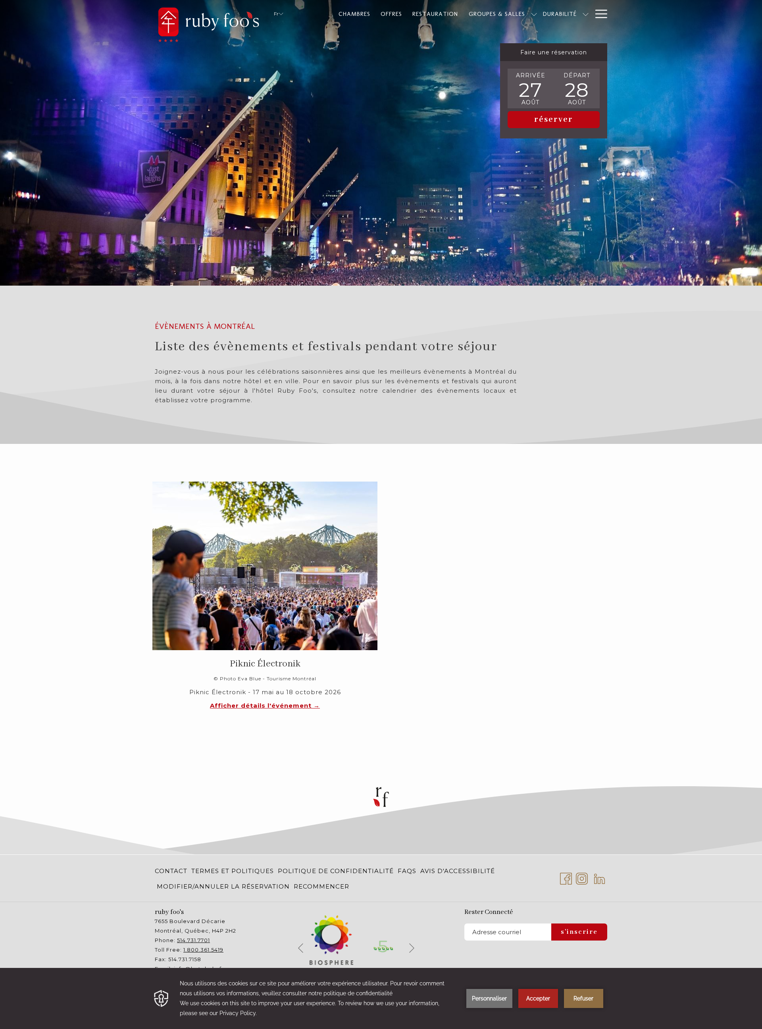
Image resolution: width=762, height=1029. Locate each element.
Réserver (553, 120)
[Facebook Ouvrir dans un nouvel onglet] (566, 877)
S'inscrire (579, 932)
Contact (171, 871)
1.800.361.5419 (203, 949)
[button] (531, 88)
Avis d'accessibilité (457, 871)
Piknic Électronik (265, 664)
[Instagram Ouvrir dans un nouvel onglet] (582, 877)
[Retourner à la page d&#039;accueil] (208, 23)
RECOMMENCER (321, 886)
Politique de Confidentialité (336, 871)
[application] (381, 998)
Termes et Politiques (232, 871)
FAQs (407, 871)
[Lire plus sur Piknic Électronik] (264, 566)
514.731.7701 (193, 940)
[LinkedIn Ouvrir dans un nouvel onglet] (599, 877)
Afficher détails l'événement (262, 705)
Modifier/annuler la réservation (223, 886)
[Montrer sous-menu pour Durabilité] (585, 13)
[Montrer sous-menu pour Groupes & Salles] (534, 13)
